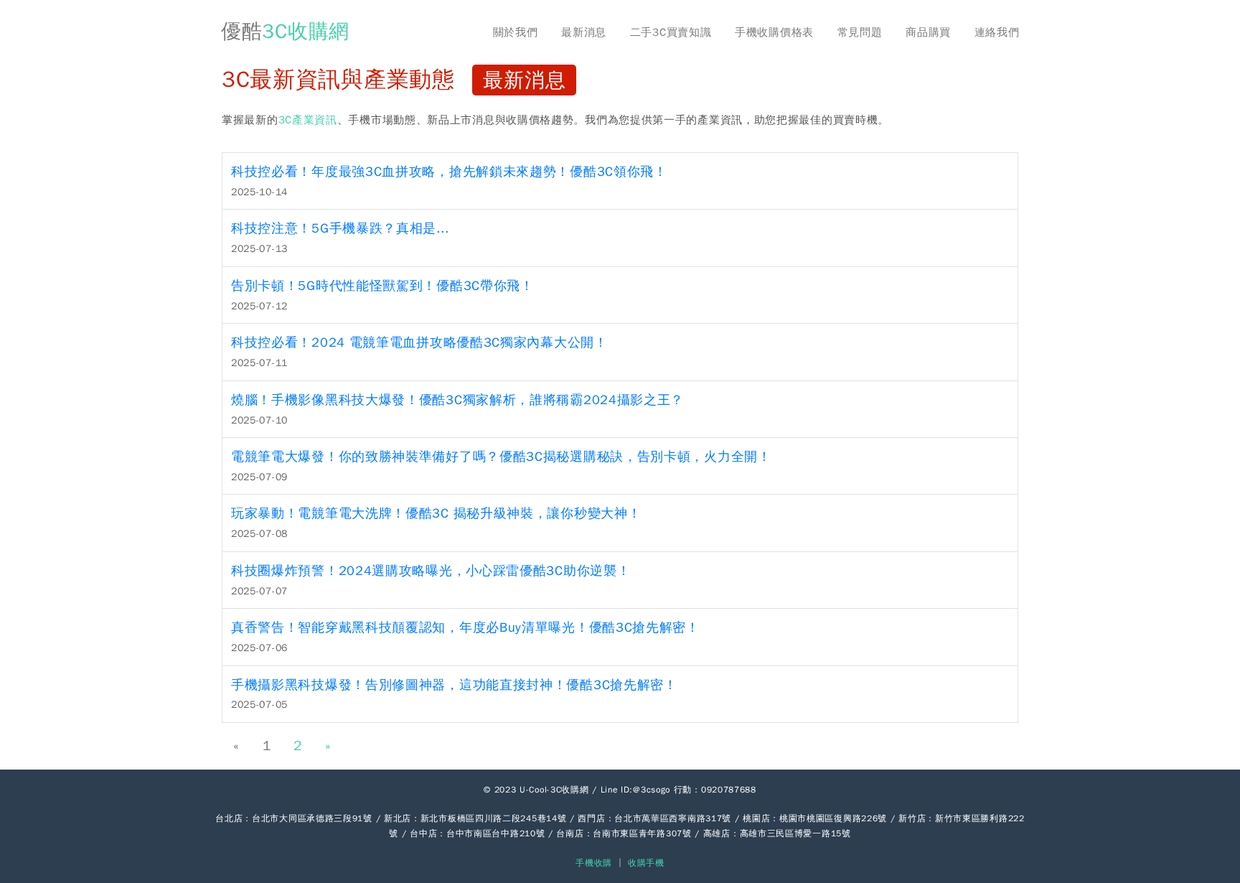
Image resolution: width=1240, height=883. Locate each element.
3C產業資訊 (307, 120)
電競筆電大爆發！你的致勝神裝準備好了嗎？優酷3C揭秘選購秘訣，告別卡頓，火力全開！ (501, 456)
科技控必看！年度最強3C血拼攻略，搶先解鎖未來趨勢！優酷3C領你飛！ (449, 171)
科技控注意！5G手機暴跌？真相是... (339, 228)
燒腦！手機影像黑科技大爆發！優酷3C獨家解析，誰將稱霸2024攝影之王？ (457, 400)
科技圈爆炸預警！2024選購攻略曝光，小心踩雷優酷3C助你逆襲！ (430, 571)
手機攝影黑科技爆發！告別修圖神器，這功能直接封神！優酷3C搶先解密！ (454, 685)
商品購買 (928, 32)
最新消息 (583, 32)
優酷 (285, 31)
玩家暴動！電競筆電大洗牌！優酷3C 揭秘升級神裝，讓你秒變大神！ (436, 513)
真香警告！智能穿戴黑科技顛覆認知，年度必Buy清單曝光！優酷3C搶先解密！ (465, 627)
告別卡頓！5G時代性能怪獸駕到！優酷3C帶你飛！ (382, 286)
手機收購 (594, 863)
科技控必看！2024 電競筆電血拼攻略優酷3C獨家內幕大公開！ (419, 342)
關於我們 (515, 32)
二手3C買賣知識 (671, 32)
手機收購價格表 (774, 32)
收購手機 (646, 863)
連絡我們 (997, 32)
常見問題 (860, 32)
